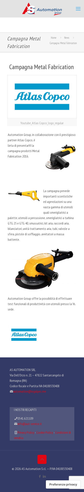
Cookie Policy (44, 432)
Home (53, 38)
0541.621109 (25, 418)
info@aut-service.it (29, 424)
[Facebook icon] (39, 476)
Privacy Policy (25, 432)
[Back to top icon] (42, 459)
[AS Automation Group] (42, 8)
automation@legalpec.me (29, 391)
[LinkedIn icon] (44, 476)
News (66, 38)
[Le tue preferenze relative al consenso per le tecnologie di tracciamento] (63, 484)
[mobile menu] (78, 8)
